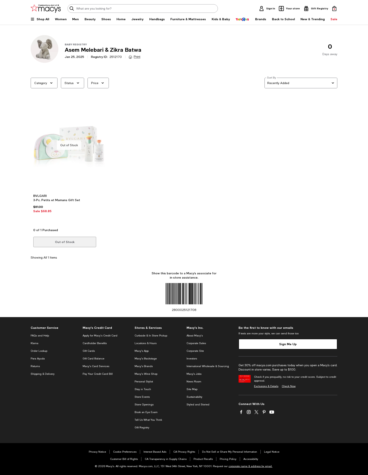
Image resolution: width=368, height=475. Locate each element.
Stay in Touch (143, 389)
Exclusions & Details (266, 386)
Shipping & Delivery (43, 373)
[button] (69, 162)
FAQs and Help (40, 335)
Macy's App (142, 350)
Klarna (34, 343)
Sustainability (194, 396)
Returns (35, 366)
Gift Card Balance (93, 358)
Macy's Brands (144, 366)
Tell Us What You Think (148, 419)
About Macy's (195, 335)
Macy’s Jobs (194, 373)
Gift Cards (89, 350)
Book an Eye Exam (146, 412)
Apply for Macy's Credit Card (100, 335)
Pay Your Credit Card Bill (98, 373)
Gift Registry (142, 427)
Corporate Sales (196, 343)
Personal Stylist (144, 381)
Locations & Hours (146, 343)
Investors (192, 358)
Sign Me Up (288, 344)
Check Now (289, 386)
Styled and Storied (198, 404)
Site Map (192, 389)
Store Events (142, 396)
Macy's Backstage (146, 358)
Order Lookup (39, 350)
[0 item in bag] (334, 8)
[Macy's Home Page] (46, 8)
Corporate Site (195, 350)
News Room (194, 381)
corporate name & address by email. (250, 466)
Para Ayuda (38, 358)
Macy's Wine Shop (146, 373)
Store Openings (144, 404)
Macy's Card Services (96, 366)
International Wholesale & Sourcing (208, 366)
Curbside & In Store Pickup (151, 335)
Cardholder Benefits (95, 343)
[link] (69, 209)
